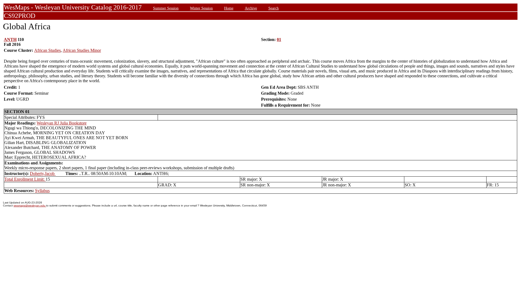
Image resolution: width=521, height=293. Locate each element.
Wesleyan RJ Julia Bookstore (62, 123)
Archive (251, 8)
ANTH (10, 39)
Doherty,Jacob (43, 173)
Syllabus (42, 190)
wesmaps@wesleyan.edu (30, 205)
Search (273, 8)
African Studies (47, 50)
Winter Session (201, 8)
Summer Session (166, 8)
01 (279, 39)
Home (228, 8)
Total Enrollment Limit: (25, 179)
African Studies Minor (82, 50)
